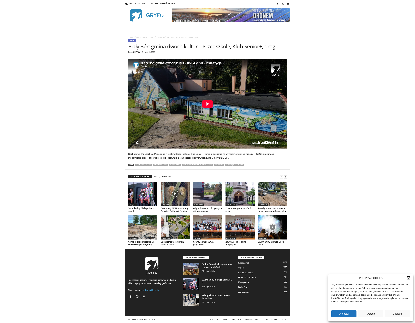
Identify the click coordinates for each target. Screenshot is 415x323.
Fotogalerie (243, 282)
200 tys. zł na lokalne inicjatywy (235, 243)
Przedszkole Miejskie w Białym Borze (197, 165)
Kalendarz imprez (252, 319)
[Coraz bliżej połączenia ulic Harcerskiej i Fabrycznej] (142, 227)
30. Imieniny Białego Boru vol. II (141, 209)
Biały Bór (140, 165)
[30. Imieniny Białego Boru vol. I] (272, 227)
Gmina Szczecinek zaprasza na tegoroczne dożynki (217, 266)
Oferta (274, 319)
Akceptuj (344, 313)
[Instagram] (283, 4)
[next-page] (285, 177)
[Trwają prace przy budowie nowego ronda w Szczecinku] (272, 194)
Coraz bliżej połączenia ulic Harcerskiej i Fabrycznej (141, 243)
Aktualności (198, 204)
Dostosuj (397, 313)
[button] (408, 278)
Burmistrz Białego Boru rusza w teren (172, 243)
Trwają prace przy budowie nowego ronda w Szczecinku (272, 209)
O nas (265, 319)
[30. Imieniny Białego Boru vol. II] (142, 194)
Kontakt (284, 319)
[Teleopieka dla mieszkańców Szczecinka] (191, 300)
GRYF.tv (136, 52)
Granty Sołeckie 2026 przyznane (203, 243)
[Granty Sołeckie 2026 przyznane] (207, 227)
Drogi (148, 165)
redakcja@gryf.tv (151, 290)
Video (144, 37)
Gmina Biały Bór (160, 165)
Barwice (197, 238)
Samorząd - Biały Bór (234, 165)
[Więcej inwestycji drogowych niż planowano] (207, 194)
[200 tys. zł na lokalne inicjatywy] (240, 227)
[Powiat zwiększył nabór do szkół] (240, 194)
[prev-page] (281, 177)
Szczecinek (263, 204)
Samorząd (219, 165)
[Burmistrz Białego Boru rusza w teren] (175, 227)
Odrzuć (371, 313)
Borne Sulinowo (245, 272)
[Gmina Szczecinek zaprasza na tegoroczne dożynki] (191, 269)
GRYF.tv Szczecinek (139, 319)
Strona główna (133, 37)
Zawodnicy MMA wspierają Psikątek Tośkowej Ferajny (174, 209)
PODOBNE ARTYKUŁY (140, 176)
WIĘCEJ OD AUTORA (163, 176)
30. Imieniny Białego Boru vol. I (271, 243)
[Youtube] (288, 4)
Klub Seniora (175, 165)
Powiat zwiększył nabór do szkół (238, 209)
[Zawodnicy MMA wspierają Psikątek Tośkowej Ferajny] (175, 194)
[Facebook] (278, 4)
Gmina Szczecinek (247, 277)
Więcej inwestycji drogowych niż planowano (207, 209)
